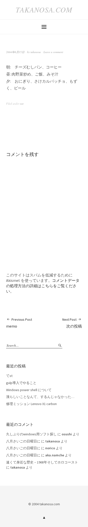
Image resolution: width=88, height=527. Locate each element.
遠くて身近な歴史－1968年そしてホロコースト (42, 462)
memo (19, 323)
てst (9, 375)
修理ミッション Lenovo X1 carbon (31, 404)
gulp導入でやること (21, 383)
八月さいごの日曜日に (23, 441)
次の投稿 (72, 323)
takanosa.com (44, 9)
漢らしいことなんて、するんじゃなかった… (40, 397)
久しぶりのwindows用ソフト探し (31, 434)
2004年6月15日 (15, 52)
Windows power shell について (29, 390)
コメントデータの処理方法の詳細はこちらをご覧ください (42, 286)
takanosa (36, 52)
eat (21, 103)
